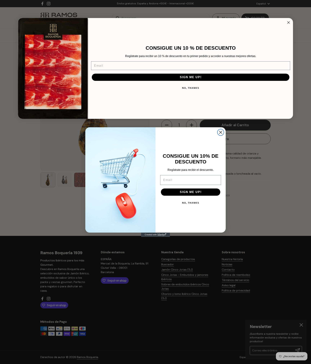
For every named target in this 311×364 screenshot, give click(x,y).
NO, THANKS (190, 203)
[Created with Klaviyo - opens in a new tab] (155, 235)
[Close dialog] (288, 22)
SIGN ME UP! (191, 192)
